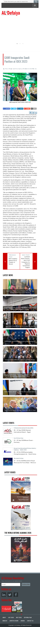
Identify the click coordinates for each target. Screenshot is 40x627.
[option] (19, 29)
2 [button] (20, 44)
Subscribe (12, 607)
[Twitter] (9, 594)
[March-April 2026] (20, 490)
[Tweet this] (13, 108)
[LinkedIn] (3, 594)
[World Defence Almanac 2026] (20, 549)
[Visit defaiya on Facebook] (6, 108)
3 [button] (23, 44)
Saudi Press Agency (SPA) (18, 68)
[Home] (10, 13)
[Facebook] (15, 594)
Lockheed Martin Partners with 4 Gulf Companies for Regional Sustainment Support (25, 262)
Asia (35, 68)
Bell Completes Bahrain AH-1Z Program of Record (13, 261)
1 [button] (17, 44)
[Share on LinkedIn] (20, 108)
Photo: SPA (7, 68)
